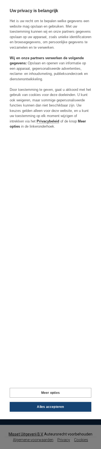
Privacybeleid (48, 121)
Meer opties (50, 393)
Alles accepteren (50, 407)
